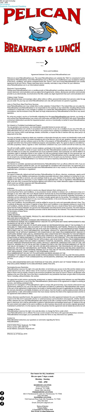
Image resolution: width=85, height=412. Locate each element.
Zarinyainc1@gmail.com (26, 328)
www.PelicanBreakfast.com (61, 74)
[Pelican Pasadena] (42, 404)
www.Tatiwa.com (48, 411)
